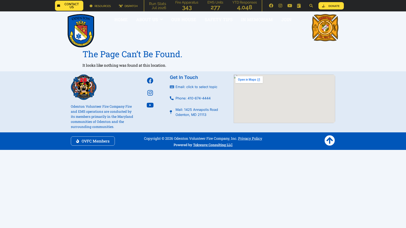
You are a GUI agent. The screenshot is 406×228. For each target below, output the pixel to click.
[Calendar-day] (299, 5)
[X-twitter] (150, 117)
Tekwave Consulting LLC (213, 144)
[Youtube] (289, 5)
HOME (121, 19)
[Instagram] (280, 5)
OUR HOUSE (183, 19)
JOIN (286, 19)
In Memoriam (257, 19)
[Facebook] (271, 5)
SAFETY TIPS (219, 19)
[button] (311, 6)
